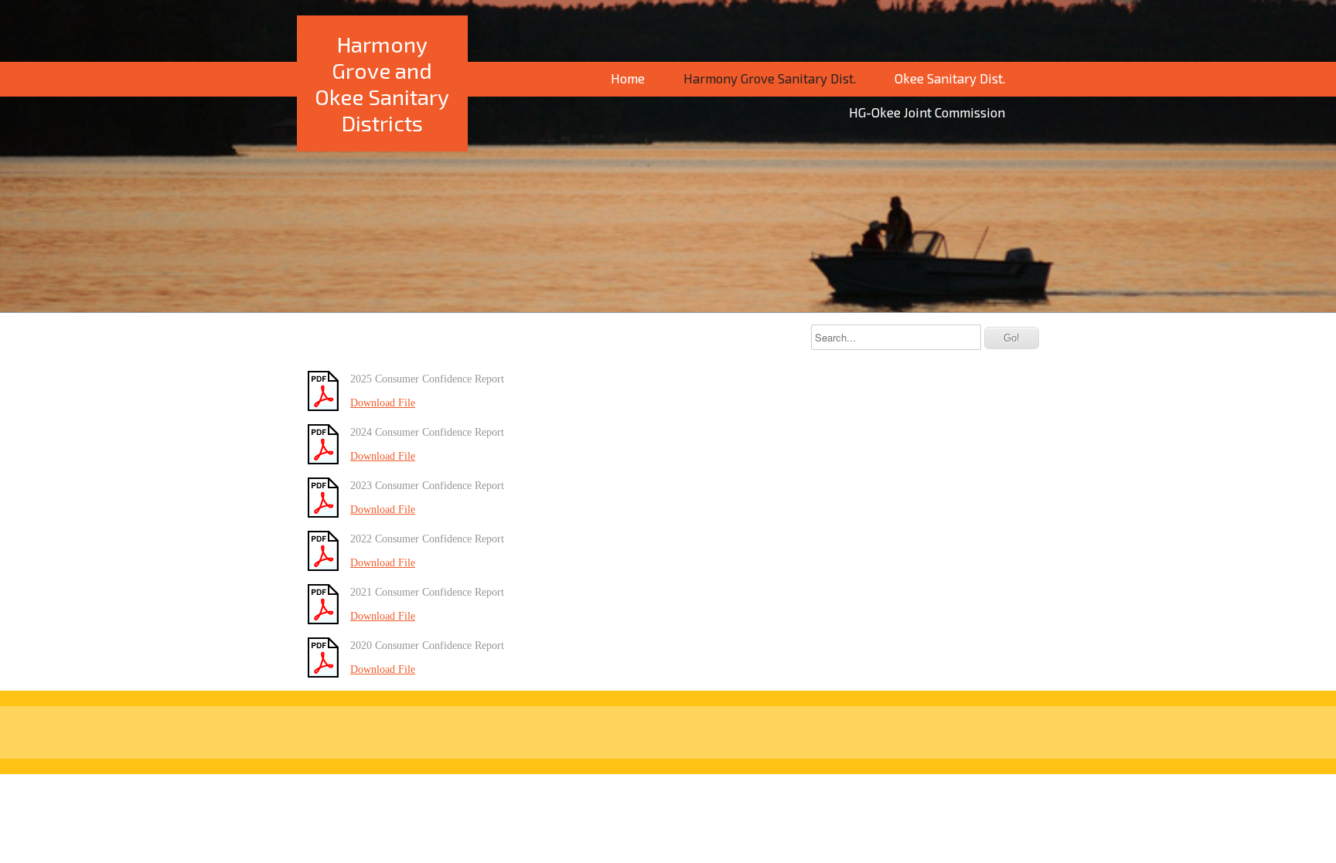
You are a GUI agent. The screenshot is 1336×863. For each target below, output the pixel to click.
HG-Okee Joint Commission (927, 112)
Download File (382, 403)
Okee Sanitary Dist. (950, 78)
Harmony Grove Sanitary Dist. (769, 78)
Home (628, 78)
